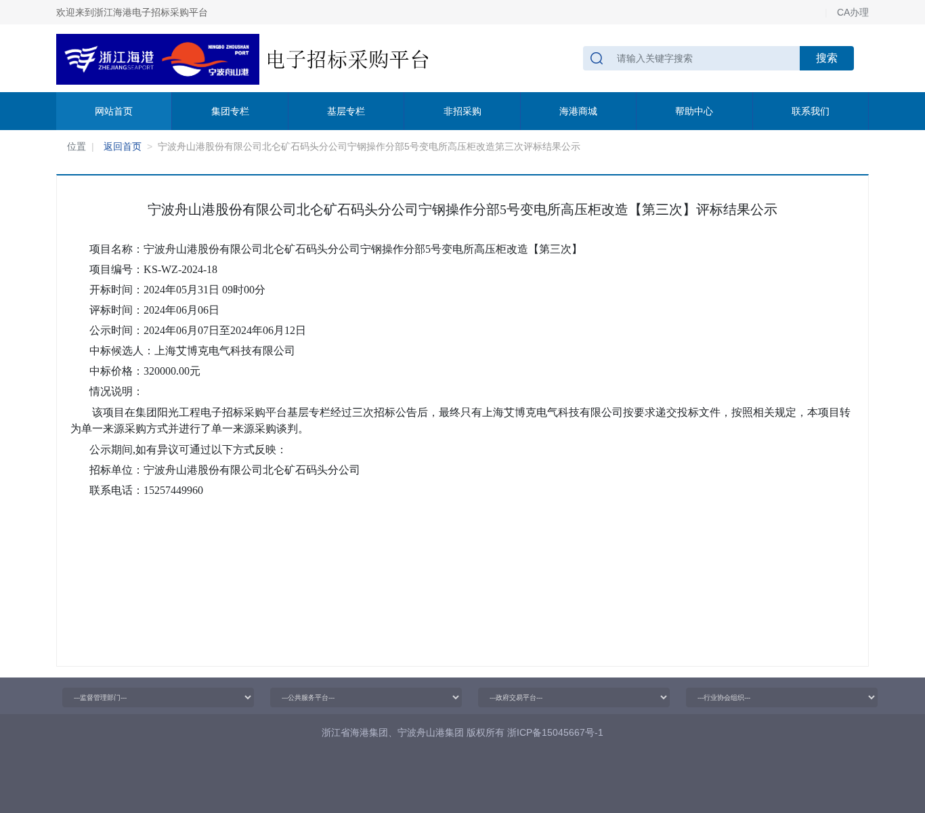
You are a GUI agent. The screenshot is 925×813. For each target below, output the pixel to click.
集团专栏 (230, 111)
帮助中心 (694, 111)
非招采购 (462, 111)
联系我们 (811, 111)
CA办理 (853, 12)
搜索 (827, 58)
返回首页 (123, 146)
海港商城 (578, 111)
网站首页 (114, 111)
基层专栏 (346, 111)
